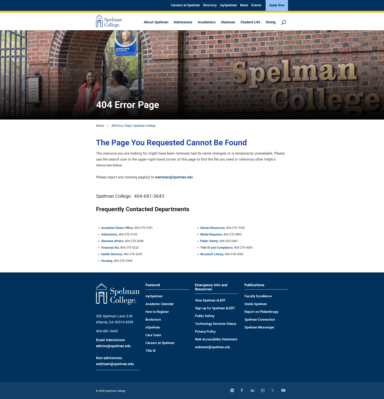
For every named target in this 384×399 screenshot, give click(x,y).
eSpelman (153, 327)
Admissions (183, 22)
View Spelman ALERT (210, 300)
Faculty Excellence (258, 296)
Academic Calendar (160, 304)
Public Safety (209, 241)
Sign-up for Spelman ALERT (215, 308)
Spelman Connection (259, 319)
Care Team (153, 335)
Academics (207, 22)
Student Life (250, 22)
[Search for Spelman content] (284, 24)
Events (256, 5)
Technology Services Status (215, 324)
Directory (210, 5)
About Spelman (156, 22)
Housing (106, 261)
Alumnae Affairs (112, 241)
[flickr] (233, 390)
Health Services (111, 254)
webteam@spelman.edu (174, 177)
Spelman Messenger (259, 327)
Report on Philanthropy (261, 312)
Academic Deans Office (117, 228)
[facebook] (244, 390)
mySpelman (228, 5)
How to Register (157, 312)
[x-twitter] (274, 390)
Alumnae (228, 22)
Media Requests (211, 234)
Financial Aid (110, 247)
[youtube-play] (284, 390)
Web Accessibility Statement (216, 339)
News (244, 5)
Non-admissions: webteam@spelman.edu (115, 361)
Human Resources (212, 228)
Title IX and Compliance (216, 247)
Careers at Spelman (185, 5)
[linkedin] (254, 390)
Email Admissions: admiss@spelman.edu (113, 343)
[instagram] (264, 390)
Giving (271, 22)
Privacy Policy (205, 331)
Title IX (151, 351)
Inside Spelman (255, 304)
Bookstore (153, 319)
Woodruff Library (212, 254)
